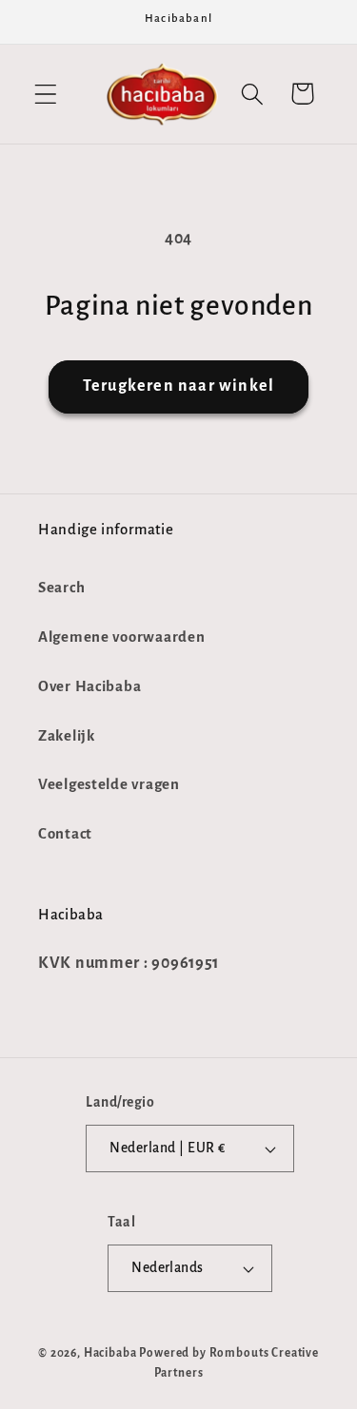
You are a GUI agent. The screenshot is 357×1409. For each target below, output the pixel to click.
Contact (65, 833)
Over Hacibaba (89, 686)
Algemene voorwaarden (121, 637)
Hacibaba (110, 1353)
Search (61, 587)
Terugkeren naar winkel (178, 386)
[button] (46, 93)
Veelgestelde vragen (109, 784)
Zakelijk (66, 735)
